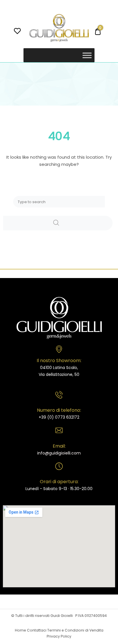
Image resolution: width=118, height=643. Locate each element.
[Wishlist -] (17, 32)
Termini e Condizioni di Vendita (75, 630)
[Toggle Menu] (87, 55)
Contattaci (36, 630)
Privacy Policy (59, 636)
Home (20, 630)
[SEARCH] (58, 223)
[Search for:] (59, 202)
